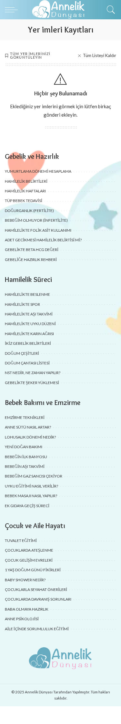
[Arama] (109, 9)
